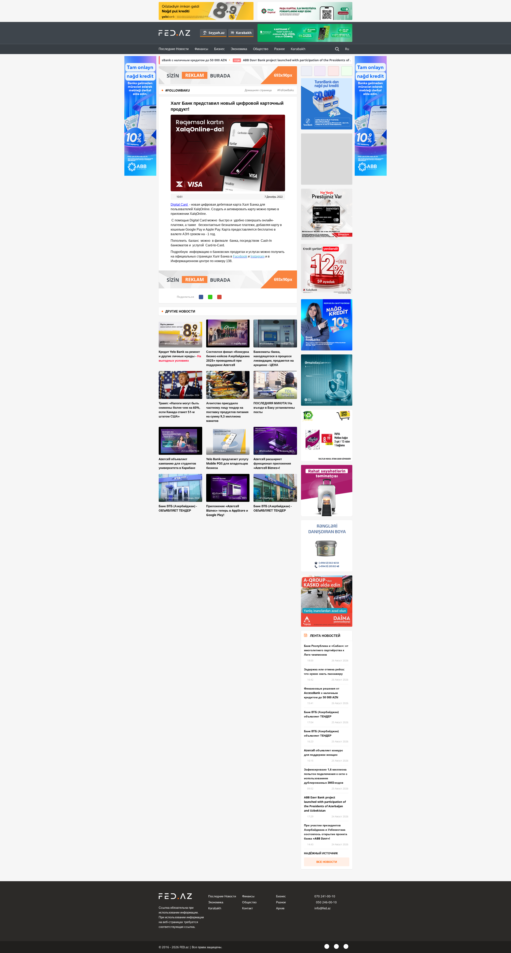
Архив (280, 908)
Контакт (247, 908)
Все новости (326, 862)
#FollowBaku (285, 90)
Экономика (239, 49)
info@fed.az (322, 908)
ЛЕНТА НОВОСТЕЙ (325, 635)
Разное (279, 49)
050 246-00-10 (326, 902)
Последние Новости (174, 49)
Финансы (201, 49)
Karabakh (244, 33)
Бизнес (219, 49)
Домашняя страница (258, 90)
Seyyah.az (217, 33)
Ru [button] (347, 49)
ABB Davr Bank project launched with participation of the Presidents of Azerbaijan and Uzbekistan (239, 60)
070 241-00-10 (324, 896)
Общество (260, 49)
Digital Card (179, 204)
